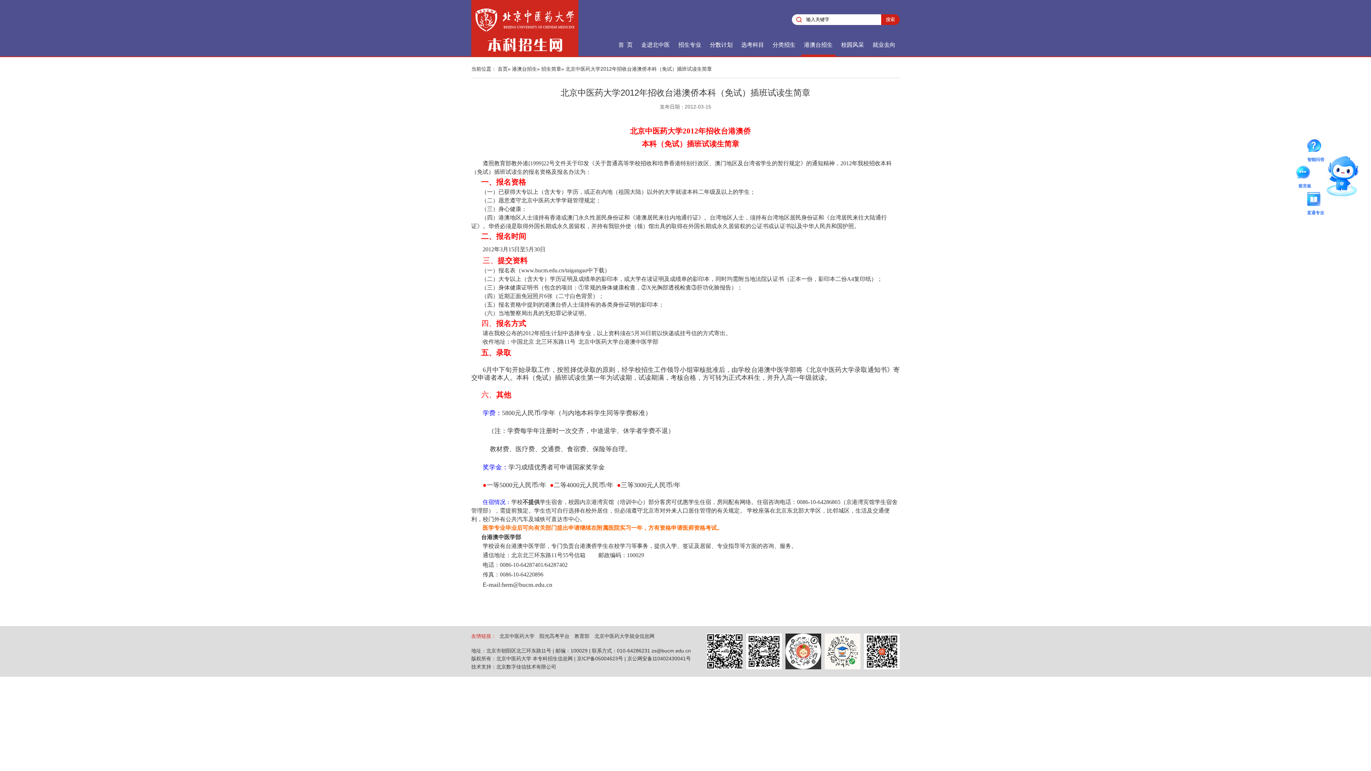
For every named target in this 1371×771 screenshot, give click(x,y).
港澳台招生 (818, 45)
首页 (503, 69)
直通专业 (1316, 200)
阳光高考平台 (554, 636)
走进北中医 (655, 45)
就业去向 (884, 45)
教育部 (581, 636)
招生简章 (551, 69)
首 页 (625, 45)
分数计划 (721, 45)
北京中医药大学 (516, 636)
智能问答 (1316, 147)
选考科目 (752, 45)
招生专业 (689, 45)
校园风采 (852, 45)
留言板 (1305, 173)
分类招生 (784, 45)
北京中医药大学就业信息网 (624, 636)
